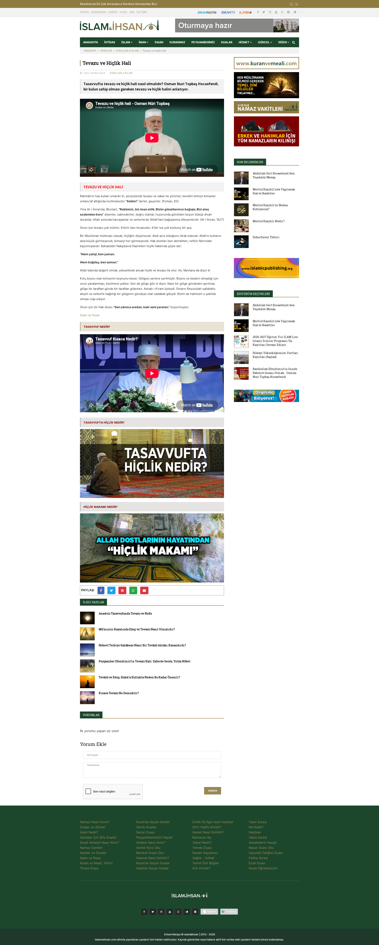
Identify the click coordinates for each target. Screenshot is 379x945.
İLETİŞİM (142, 12)
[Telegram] (294, 12)
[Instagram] (270, 12)
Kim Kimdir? (201, 868)
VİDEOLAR (106, 50)
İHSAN (159, 42)
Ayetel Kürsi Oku (148, 848)
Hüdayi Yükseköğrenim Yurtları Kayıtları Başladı (275, 355)
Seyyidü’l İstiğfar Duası (266, 853)
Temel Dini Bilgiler (205, 863)
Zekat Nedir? (202, 842)
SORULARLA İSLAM (127, 50)
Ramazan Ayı (202, 837)
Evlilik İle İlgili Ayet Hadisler (212, 822)
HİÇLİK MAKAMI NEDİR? (100, 507)
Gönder (212, 791)
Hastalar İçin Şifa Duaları (98, 837)
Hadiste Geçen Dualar (152, 868)
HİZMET (244, 42)
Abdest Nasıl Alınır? (150, 842)
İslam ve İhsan (90, 315)
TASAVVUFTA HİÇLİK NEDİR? (104, 422)
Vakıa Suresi (258, 837)
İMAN (143, 42)
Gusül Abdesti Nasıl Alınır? (99, 842)
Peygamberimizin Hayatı (154, 837)
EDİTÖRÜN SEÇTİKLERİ (253, 294)
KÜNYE (84, 12)
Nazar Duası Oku (261, 848)
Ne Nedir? (256, 827)
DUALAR (226, 42)
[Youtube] (276, 12)
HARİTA (112, 12)
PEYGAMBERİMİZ (203, 42)
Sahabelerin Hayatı (263, 842)
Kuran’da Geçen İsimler (153, 822)
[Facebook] (258, 12)
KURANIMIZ (177, 42)
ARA (132, 12)
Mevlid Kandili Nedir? (269, 221)
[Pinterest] (288, 12)
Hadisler (255, 832)
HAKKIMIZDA (98, 12)
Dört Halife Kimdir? (206, 827)
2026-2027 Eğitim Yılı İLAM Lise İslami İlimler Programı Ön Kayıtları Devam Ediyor (275, 341)
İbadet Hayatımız (205, 853)
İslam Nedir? (89, 832)
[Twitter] (264, 12)
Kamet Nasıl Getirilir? (208, 832)
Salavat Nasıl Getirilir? (152, 858)
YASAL (123, 12)
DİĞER (282, 42)
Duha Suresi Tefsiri (266, 237)
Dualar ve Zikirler (92, 827)
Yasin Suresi (258, 822)
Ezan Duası (257, 863)
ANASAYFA (90, 42)
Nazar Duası (145, 832)
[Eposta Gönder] (144, 590)
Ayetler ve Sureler (93, 853)
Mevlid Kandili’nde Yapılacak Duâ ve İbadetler (274, 191)
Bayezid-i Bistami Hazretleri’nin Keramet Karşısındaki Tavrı (123, 4)
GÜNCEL (264, 42)
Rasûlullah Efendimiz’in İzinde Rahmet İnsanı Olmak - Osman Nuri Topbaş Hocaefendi (275, 373)
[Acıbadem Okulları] (266, 397)
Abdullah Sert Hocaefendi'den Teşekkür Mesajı (274, 175)
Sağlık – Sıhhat (203, 858)
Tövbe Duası (89, 868)
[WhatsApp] (282, 12)
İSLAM (126, 42)
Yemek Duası (202, 848)
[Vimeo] (187, 912)
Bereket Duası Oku (150, 853)
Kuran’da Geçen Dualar (153, 863)
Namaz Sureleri (91, 848)
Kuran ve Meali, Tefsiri (96, 863)
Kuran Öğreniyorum (263, 868)
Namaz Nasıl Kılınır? (95, 822)
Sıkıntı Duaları (146, 827)
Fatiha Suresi (258, 858)
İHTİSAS (109, 42)
